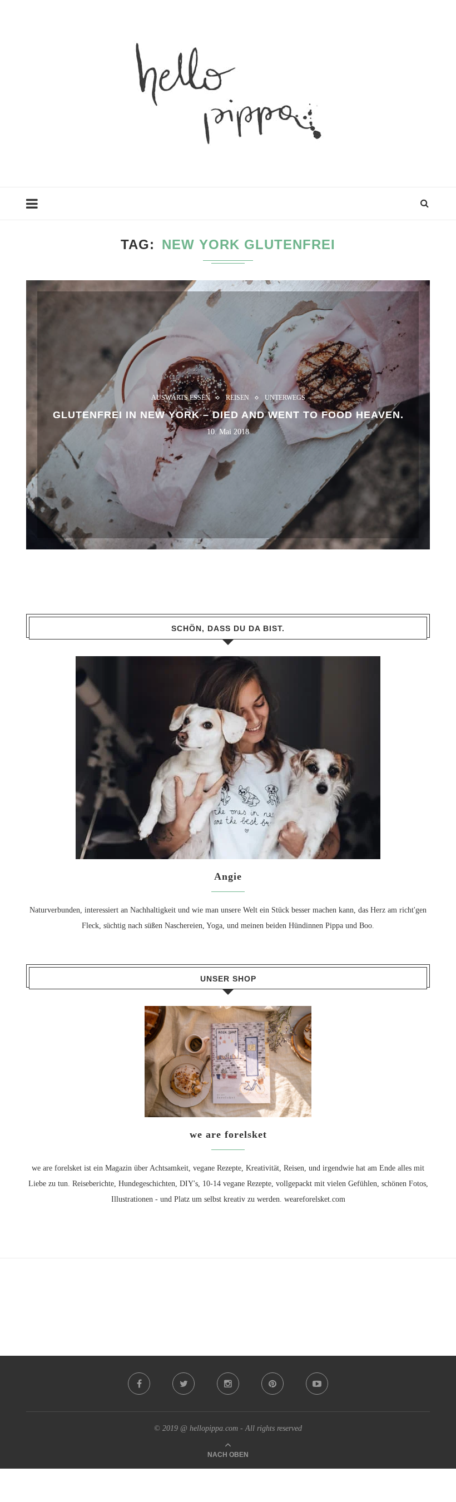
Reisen (237, 397)
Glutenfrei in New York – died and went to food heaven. (228, 414)
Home (35, 209)
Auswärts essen (180, 397)
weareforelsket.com (314, 1199)
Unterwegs (285, 397)
